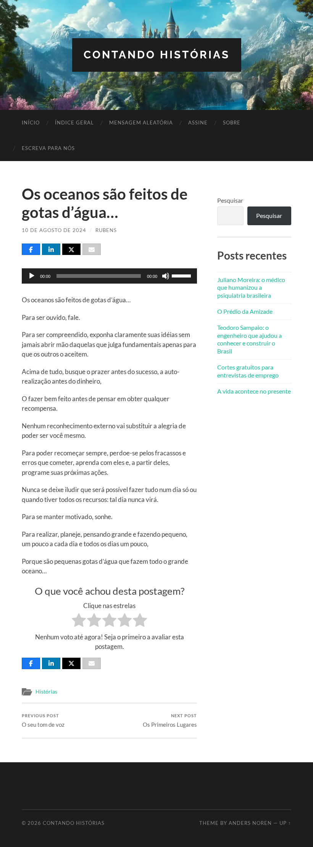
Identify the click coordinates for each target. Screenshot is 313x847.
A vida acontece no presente (254, 391)
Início (31, 122)
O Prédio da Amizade (245, 311)
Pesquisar (230, 200)
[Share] (31, 249)
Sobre (231, 122)
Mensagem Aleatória (141, 122)
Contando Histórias (157, 54)
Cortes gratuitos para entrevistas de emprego (248, 371)
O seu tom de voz (43, 720)
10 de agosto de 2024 (54, 230)
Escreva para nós (48, 148)
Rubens (106, 230)
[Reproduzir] (31, 276)
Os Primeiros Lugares (170, 720)
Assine (198, 122)
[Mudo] (165, 276)
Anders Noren (250, 823)
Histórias (46, 692)
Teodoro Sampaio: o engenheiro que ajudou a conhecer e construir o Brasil (249, 339)
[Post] (71, 249)
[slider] (182, 275)
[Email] (91, 249)
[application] (109, 276)
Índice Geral (74, 122)
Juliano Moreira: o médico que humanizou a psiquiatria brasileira (251, 287)
